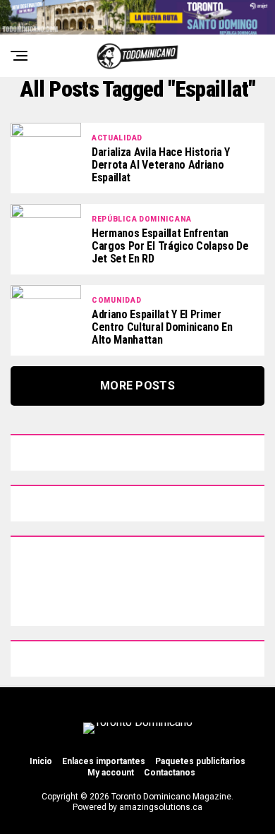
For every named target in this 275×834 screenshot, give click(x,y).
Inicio (41, 761)
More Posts (137, 385)
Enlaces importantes (103, 761)
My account (110, 773)
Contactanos (169, 773)
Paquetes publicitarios (200, 761)
